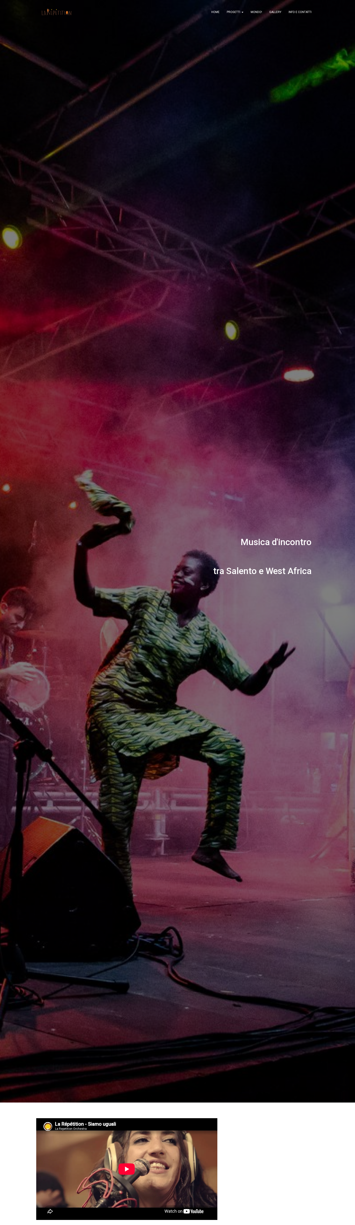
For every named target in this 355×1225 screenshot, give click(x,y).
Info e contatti (300, 12)
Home (215, 12)
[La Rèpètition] (56, 12)
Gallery (275, 12)
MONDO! (256, 12)
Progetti (234, 12)
